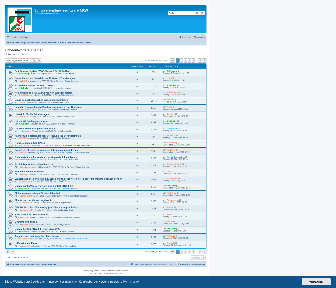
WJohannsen (25, 181)
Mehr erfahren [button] (131, 281)
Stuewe (25, 210)
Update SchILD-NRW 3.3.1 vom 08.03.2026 (37, 229)
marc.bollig (24, 145)
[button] (172, 60)
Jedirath (22, 102)
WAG (24, 174)
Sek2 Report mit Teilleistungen (31, 214)
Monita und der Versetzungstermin (33, 200)
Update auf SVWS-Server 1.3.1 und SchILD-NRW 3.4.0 (44, 186)
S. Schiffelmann (26, 95)
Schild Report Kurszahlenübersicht (34, 164)
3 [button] (185, 60)
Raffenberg (24, 74)
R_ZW (21, 109)
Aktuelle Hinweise (68, 74)
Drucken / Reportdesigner (67, 81)
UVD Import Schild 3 (26, 222)
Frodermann (24, 131)
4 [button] (189, 60)
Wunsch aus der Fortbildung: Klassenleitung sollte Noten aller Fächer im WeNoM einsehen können (68, 178)
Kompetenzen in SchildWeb (30, 143)
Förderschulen (62, 102)
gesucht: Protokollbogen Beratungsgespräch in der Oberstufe (48, 107)
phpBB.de (118, 274)
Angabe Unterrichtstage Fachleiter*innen (37, 236)
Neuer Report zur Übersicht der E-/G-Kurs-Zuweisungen (45, 78)
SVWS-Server (65, 181)
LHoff (24, 81)
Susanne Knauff (29, 167)
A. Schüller (24, 88)
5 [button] (193, 60)
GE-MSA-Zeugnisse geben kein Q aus (35, 128)
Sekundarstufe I (67, 117)
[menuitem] (25, 37)
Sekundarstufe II (68, 95)
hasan (25, 217)
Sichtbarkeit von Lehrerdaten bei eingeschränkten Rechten (46, 157)
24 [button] (200, 60)
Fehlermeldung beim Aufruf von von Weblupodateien (43, 92)
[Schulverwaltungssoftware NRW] (20, 19)
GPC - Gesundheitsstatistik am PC (73, 238)
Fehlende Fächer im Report (29, 171)
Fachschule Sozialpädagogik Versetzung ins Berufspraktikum (48, 135)
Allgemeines (66, 203)
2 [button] (181, 60)
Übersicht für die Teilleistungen (32, 114)
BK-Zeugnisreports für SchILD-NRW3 (35, 85)
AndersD (26, 246)
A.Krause (23, 238)
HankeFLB (27, 196)
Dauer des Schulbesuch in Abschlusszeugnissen (41, 100)
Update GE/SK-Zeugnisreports (31, 121)
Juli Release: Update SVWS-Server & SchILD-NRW (42, 71)
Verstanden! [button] (316, 281)
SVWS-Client (72, 160)
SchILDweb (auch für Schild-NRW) (77, 145)
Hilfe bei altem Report (26, 243)
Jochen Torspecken (28, 160)
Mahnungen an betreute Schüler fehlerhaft (37, 193)
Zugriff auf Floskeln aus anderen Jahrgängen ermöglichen (46, 150)
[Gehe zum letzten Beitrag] (178, 71)
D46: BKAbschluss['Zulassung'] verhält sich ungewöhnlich (46, 207)
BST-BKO (23, 138)
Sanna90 (22, 117)
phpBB (96, 271)
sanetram (23, 152)
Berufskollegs (64, 138)
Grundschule (70, 246)
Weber (25, 224)
